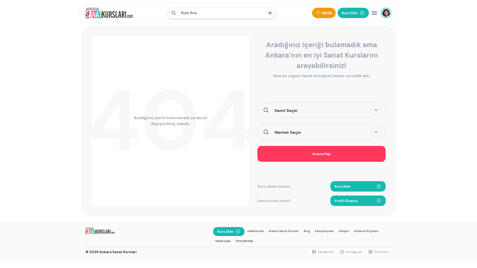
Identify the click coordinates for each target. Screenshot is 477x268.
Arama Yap (321, 154)
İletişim (344, 231)
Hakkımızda (255, 231)
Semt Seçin (286, 110)
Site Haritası (244, 241)
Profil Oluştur (346, 201)
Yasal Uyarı (223, 241)
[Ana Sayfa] (109, 13)
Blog (307, 231)
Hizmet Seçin (288, 132)
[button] (221, 13)
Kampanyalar (324, 231)
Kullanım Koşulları (366, 231)
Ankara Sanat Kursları (284, 231)
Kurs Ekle (343, 186)
